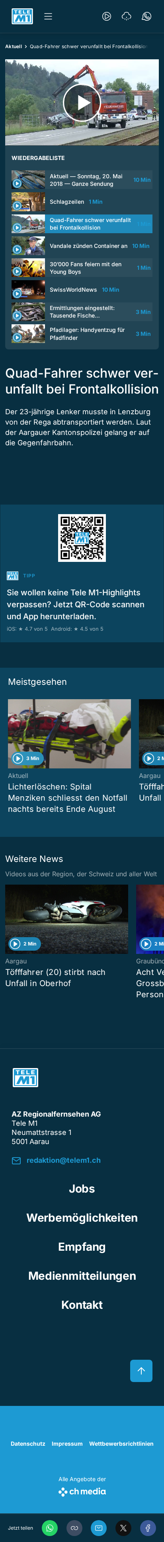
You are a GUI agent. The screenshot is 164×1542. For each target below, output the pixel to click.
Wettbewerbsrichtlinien (121, 1443)
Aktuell (13, 46)
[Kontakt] (146, 16)
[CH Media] (82, 1490)
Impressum (67, 1443)
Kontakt (81, 1305)
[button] (74, 1528)
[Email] (99, 1528)
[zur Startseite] (22, 16)
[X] (123, 1528)
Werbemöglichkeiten (82, 1217)
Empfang (82, 1246)
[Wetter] (126, 16)
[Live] (106, 16)
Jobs (82, 1188)
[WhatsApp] (50, 1528)
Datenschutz (28, 1443)
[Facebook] (148, 1528)
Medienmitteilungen (82, 1276)
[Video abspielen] (82, 102)
